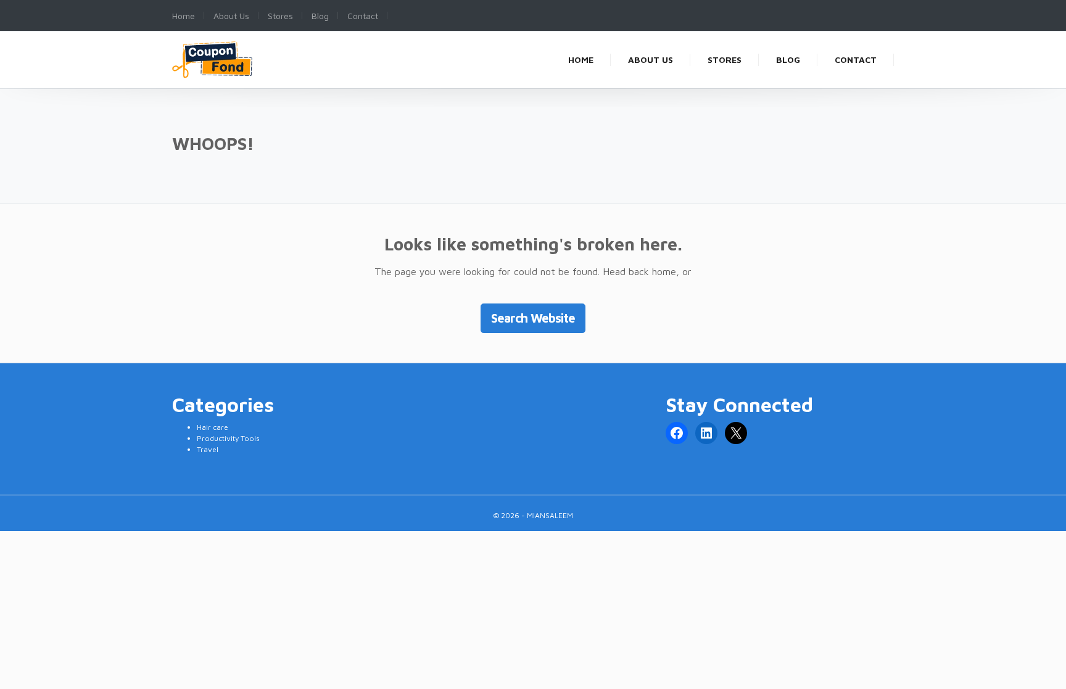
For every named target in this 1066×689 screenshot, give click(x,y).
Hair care (212, 427)
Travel (207, 449)
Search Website (533, 318)
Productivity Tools (228, 438)
